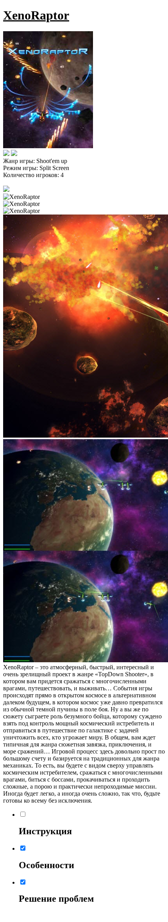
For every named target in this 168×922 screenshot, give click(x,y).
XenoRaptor (36, 15)
